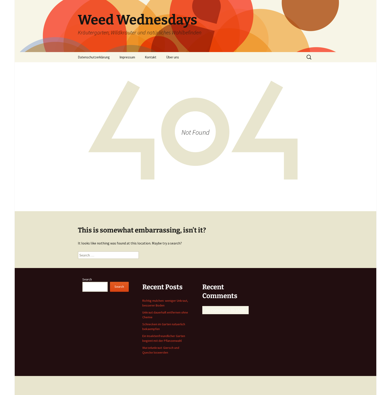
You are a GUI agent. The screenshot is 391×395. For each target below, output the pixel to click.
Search (87, 279)
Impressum (127, 57)
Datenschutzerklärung (94, 57)
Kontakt (150, 57)
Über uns (172, 57)
